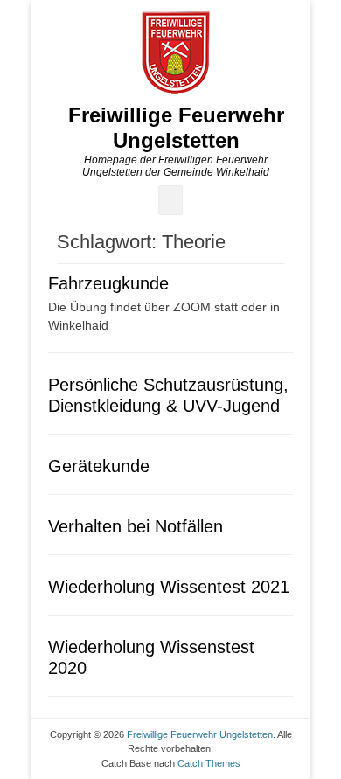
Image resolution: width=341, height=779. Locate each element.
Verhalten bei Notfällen (135, 526)
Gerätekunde (99, 466)
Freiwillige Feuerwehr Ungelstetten (176, 127)
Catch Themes (208, 763)
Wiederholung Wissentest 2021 (168, 586)
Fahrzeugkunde (108, 283)
